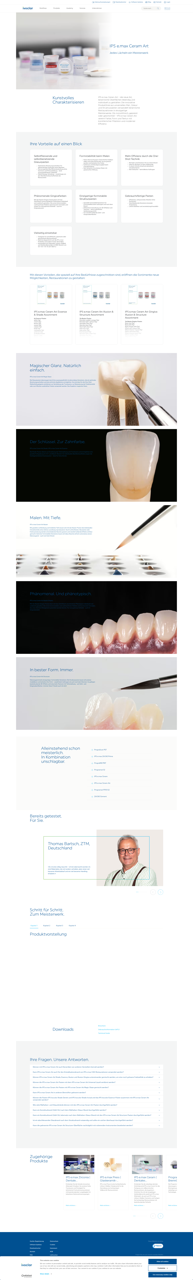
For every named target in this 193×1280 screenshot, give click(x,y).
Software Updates (137, 2)
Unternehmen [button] (97, 8)
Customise (161, 1268)
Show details (44, 1274)
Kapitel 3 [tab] (59, 926)
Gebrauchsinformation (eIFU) (109, 1029)
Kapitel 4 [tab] (72, 926)
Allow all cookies (162, 1261)
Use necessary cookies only (162, 1274)
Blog (149, 2)
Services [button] (82, 8)
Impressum (53, 1248)
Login (168, 2)
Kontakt (158, 2)
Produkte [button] (56, 8)
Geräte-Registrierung (37, 1241)
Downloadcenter (120, 2)
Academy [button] (69, 8)
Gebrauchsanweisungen (102, 2)
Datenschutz (54, 1241)
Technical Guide (104, 1033)
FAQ (31, 1255)
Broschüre (102, 1026)
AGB (51, 1251)
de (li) (167, 8)
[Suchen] (158, 8)
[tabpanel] (96, 970)
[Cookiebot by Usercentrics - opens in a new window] (26, 1276)
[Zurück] (153, 892)
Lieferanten (54, 1255)
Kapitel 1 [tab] (34, 926)
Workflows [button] (43, 8)
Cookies (52, 1244)
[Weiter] (160, 892)
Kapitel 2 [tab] (46, 926)
